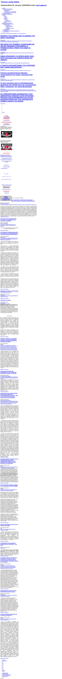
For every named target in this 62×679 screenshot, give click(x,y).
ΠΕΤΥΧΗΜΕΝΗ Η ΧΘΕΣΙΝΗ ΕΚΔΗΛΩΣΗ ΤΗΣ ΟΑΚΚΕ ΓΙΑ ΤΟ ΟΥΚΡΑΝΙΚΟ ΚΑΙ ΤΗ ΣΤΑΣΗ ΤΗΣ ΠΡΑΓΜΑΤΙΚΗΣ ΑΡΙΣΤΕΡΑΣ (9, 233)
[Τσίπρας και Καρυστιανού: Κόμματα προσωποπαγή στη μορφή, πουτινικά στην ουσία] (2, 108)
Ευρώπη (1, 564)
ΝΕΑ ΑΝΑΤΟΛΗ (5, 673)
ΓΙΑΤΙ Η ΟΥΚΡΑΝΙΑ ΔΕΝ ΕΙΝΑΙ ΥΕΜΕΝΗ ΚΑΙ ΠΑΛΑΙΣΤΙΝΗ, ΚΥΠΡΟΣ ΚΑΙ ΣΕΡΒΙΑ (9, 485)
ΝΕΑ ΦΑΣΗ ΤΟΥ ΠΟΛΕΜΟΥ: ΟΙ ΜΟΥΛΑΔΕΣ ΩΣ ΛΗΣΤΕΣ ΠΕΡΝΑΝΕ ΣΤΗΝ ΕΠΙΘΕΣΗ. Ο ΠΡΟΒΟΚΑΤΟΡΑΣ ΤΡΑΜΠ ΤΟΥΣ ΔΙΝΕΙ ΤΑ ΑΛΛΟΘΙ (17, 47)
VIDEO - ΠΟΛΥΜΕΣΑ (4, 223)
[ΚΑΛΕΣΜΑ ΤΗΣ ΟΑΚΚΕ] (5, 303)
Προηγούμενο (4, 660)
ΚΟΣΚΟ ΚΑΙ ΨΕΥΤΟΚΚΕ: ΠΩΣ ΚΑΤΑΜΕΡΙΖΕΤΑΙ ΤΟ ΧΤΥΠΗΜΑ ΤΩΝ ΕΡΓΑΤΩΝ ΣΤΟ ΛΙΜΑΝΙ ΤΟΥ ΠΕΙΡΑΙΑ (8, 372)
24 (2, 668)
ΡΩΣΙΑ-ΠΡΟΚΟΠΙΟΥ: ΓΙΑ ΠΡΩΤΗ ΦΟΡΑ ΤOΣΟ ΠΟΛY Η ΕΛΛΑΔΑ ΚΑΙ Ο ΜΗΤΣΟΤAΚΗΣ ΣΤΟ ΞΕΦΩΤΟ (17, 58)
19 (2, 664)
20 (2, 665)
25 (2, 669)
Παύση (3, 112)
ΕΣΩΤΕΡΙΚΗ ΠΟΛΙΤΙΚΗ (4, 203)
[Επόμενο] (2, 111)
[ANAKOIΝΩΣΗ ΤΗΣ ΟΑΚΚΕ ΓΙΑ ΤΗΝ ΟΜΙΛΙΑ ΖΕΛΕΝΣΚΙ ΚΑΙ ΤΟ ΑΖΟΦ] (9, 596)
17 (2, 662)
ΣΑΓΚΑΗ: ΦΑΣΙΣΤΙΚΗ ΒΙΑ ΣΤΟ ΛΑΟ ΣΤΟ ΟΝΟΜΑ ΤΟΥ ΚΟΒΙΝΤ (9, 525)
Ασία (1, 528)
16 (2, 661)
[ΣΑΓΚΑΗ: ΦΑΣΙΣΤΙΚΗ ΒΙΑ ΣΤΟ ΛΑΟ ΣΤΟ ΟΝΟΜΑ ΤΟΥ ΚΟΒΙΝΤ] (9, 530)
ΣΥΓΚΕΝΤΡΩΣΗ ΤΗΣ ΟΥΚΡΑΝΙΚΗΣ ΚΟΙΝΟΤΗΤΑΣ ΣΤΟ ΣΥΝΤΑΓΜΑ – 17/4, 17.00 (8, 544)
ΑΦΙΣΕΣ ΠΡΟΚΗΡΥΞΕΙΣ (6, 674)
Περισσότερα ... (3, 62)
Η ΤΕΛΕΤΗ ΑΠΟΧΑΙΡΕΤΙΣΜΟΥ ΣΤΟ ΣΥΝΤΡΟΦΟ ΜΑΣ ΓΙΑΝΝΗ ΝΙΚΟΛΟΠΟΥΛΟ (17, 66)
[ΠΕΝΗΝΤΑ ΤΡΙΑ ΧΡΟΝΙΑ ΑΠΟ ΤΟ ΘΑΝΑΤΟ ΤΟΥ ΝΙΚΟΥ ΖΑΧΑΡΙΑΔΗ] (2, 105)
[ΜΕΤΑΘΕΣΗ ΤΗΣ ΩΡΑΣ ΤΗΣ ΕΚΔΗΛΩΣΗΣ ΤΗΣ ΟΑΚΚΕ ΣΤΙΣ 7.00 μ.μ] (9, 296)
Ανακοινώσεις (2, 237)
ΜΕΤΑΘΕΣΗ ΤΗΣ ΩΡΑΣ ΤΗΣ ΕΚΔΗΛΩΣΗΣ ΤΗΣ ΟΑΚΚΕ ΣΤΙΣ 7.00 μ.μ (9, 292)
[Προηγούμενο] (2, 113)
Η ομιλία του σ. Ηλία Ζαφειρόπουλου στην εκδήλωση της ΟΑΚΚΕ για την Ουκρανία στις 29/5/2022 (8, 219)
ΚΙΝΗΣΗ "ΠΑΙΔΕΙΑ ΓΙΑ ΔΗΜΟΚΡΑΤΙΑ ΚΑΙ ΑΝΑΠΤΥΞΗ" (6, 198)
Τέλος (3, 671)
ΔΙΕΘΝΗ (1, 344)
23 (2, 667)
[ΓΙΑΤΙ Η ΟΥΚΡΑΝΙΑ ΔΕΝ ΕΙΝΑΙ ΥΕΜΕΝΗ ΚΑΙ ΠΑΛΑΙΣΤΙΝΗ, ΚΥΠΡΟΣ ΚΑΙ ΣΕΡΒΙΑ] (9, 490)
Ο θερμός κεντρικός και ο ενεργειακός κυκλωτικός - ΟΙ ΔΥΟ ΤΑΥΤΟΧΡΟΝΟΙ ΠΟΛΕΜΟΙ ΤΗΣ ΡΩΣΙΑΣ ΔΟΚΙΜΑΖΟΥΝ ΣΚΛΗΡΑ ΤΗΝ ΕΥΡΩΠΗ (8, 340)
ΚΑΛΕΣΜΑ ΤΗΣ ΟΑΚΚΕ (5, 300)
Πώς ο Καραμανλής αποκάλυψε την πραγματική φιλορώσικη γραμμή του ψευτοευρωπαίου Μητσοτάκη (23, 200)
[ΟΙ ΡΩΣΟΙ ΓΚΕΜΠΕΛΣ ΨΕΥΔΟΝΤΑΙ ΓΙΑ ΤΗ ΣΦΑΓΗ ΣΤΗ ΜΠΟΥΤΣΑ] (9, 619)
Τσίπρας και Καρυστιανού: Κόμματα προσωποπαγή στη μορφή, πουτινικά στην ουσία (16, 74)
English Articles (5, 676)
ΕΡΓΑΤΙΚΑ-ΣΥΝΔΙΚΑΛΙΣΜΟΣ (5, 376)
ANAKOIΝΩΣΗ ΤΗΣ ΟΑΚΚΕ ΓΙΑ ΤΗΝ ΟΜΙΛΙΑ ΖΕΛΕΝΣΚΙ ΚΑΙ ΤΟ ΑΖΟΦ (8, 591)
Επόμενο (3, 670)
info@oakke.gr (41, 5)
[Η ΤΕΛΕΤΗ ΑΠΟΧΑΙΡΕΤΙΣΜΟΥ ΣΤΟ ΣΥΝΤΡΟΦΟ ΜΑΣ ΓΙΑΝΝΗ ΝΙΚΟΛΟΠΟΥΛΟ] (2, 107)
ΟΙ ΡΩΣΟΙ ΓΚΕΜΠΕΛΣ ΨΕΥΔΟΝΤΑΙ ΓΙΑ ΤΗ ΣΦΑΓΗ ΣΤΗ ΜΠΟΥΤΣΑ (8, 615)
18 (2, 663)
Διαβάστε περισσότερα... (4, 216)
